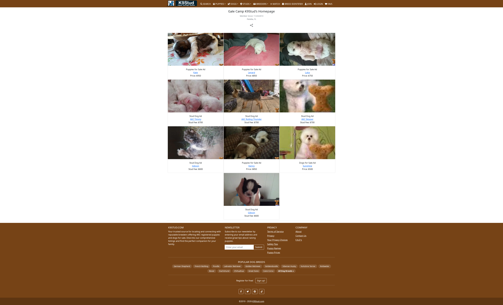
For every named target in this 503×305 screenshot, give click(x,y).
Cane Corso (268, 271)
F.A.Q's (299, 239)
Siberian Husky (289, 266)
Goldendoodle (271, 266)
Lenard (251, 72)
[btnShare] (251, 25)
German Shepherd (182, 266)
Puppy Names (274, 248)
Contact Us (301, 235)
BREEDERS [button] (261, 3)
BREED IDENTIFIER (293, 3)
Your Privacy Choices (277, 239)
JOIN (309, 3)
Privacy (270, 235)
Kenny (251, 166)
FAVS (329, 3)
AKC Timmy (195, 119)
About (299, 231)
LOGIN (319, 3)
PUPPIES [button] (219, 3)
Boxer (211, 271)
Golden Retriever (252, 266)
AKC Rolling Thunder (251, 119)
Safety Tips (272, 244)
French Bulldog (201, 266)
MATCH (276, 3)
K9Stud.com (258, 301)
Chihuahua (239, 271)
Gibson (195, 166)
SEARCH (206, 3)
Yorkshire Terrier (308, 266)
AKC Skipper (307, 119)
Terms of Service (275, 231)
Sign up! (261, 280)
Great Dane (253, 271)
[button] (241, 291)
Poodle (216, 266)
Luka (307, 72)
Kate (195, 72)
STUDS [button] (246, 3)
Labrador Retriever (232, 266)
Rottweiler (324, 266)
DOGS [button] (233, 3)
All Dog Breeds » (286, 271)
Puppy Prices (273, 252)
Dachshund (224, 271)
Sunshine (307, 166)
